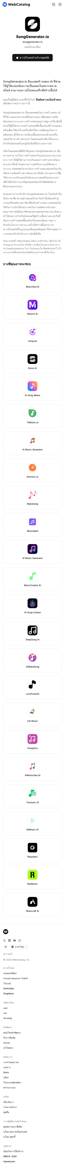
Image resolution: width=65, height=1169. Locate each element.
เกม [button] (5, 1013)
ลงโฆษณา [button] (8, 1047)
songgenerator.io (32, 41)
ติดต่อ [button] (6, 1072)
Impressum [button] (9, 1161)
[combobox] (19, 946)
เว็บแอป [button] (7, 983)
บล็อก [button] (6, 1077)
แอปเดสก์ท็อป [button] (9, 973)
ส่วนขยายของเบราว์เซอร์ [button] (15, 978)
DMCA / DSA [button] (10, 1156)
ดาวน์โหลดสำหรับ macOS (34, 57)
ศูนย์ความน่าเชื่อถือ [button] (12, 1126)
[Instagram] (19, 940)
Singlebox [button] (8, 993)
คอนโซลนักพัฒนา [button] (12, 1032)
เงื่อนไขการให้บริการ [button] (13, 1151)
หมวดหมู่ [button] (7, 1018)
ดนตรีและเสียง (33, 46)
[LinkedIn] (9, 940)
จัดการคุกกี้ (7, 954)
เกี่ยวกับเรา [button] (8, 1102)
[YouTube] (14, 940)
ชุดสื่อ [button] (6, 1112)
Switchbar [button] (8, 988)
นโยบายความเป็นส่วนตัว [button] (15, 1131)
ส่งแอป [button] (6, 1042)
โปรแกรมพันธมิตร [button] (12, 1082)
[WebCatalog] (5, 931)
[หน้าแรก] (16, 4)
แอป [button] (5, 1008)
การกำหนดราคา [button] (11, 1062)
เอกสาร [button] (7, 1067)
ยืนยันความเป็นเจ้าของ (48, 99)
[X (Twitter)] (4, 940)
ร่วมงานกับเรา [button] (10, 1107)
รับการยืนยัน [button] (9, 1037)
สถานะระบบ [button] (9, 1087)
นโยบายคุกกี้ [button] (9, 1136)
